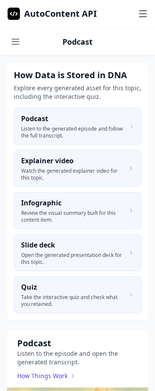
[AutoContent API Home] (14, 14)
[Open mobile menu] (143, 14)
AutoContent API (60, 13)
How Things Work (42, 376)
